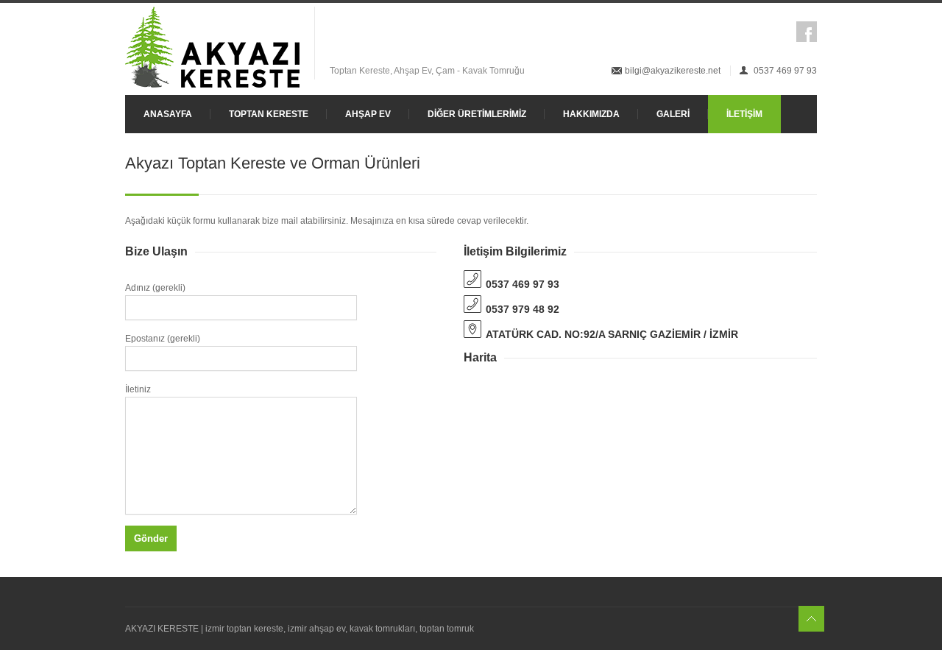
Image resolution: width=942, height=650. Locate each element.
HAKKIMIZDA (591, 114)
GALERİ (673, 114)
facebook (806, 31)
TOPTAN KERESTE (268, 114)
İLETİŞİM (744, 114)
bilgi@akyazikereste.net (672, 71)
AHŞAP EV (368, 114)
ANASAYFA (168, 114)
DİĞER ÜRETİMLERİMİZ (477, 114)
